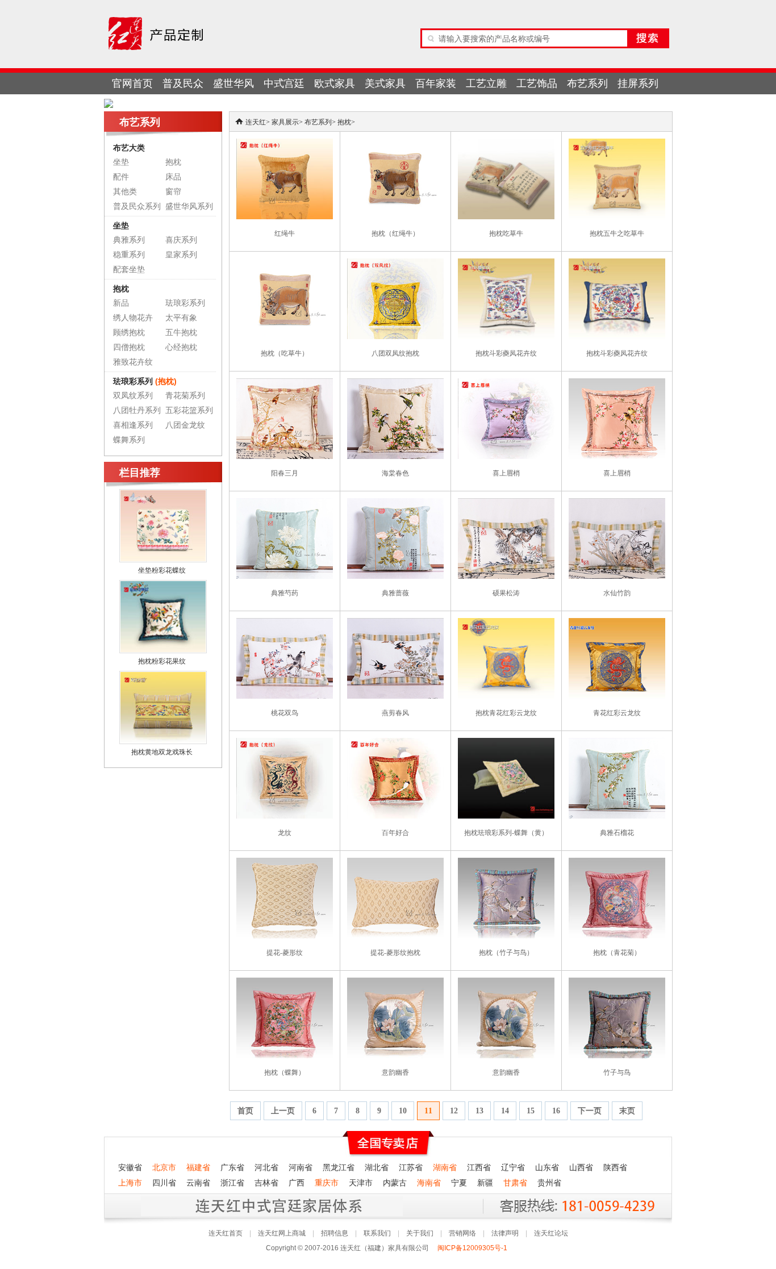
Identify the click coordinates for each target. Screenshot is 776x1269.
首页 (245, 1111)
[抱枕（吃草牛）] (284, 264)
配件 (121, 177)
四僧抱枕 (129, 347)
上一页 (283, 1111)
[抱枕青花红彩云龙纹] (506, 623)
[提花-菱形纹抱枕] (395, 863)
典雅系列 (129, 240)
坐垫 (121, 162)
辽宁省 (513, 1167)
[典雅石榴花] (617, 743)
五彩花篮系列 (189, 410)
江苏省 (411, 1167)
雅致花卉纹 (133, 362)
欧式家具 (334, 83)
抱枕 (173, 162)
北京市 (164, 1167)
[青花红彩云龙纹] (617, 623)
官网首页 (132, 83)
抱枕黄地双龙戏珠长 (162, 752)
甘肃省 (515, 1183)
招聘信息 (334, 1233)
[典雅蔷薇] (395, 503)
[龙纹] (284, 743)
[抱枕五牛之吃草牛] (617, 144)
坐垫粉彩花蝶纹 (162, 570)
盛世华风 (233, 83)
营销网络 (462, 1233)
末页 (627, 1111)
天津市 (361, 1183)
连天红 (255, 122)
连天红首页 (225, 1233)
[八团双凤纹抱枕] (395, 264)
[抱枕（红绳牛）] (395, 144)
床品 (173, 177)
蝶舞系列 (129, 440)
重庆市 (327, 1183)
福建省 (198, 1167)
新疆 (485, 1183)
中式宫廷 (284, 83)
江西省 (479, 1167)
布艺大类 (129, 147)
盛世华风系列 (189, 206)
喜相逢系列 (133, 425)
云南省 (198, 1183)
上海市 (130, 1183)
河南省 (300, 1167)
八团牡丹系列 (137, 410)
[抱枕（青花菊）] (617, 863)
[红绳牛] (284, 144)
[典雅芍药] (284, 503)
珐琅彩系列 (185, 303)
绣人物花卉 (133, 318)
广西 (296, 1183)
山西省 (581, 1167)
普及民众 (182, 83)
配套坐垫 (129, 269)
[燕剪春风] (395, 623)
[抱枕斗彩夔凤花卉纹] (506, 264)
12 (454, 1111)
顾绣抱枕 (129, 332)
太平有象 (181, 318)
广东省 (232, 1167)
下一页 (590, 1111)
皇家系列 (181, 255)
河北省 (266, 1167)
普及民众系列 (137, 206)
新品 (121, 303)
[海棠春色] (395, 383)
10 (403, 1111)
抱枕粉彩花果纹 (162, 661)
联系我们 (377, 1233)
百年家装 (435, 83)
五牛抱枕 (181, 332)
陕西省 (615, 1167)
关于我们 (419, 1233)
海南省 (429, 1183)
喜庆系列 (181, 240)
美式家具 (385, 83)
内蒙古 (395, 1183)
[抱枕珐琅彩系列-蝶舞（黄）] (506, 743)
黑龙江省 (338, 1167)
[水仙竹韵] (617, 503)
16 (556, 1111)
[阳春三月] (284, 383)
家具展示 (285, 122)
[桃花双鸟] (284, 623)
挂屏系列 (638, 83)
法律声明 (505, 1233)
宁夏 (459, 1183)
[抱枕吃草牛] (506, 144)
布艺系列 (587, 83)
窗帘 (173, 191)
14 (505, 1111)
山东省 (547, 1167)
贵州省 (549, 1183)
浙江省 (232, 1183)
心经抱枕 (181, 347)
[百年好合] (395, 743)
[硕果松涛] (506, 503)
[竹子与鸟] (617, 983)
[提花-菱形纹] (284, 863)
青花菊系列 (185, 395)
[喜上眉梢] (506, 383)
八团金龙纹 (185, 425)
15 (531, 1111)
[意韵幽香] (395, 983)
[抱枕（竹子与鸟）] (506, 863)
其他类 (125, 191)
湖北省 (377, 1167)
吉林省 (266, 1183)
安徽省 (130, 1167)
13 (479, 1111)
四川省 (164, 1183)
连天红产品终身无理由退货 (189, 1205)
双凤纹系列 (133, 395)
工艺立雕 (486, 83)
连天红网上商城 (282, 1233)
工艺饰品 (536, 83)
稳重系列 (129, 255)
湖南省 (445, 1167)
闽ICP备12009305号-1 (473, 1248)
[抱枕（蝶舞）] (284, 983)
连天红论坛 (551, 1233)
